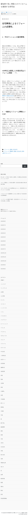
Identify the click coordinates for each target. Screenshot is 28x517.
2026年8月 (3, 221)
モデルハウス (4, 335)
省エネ (2, 466)
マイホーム (3, 331)
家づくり (3, 403)
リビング (3, 339)
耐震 (2, 482)
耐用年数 (3, 478)
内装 (2, 375)
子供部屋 (3, 399)
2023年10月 (3, 260)
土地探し (3, 391)
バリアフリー (4, 319)
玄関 (2, 458)
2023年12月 (3, 253)
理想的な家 (3, 462)
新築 (11, 149)
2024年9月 (3, 241)
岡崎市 (11, 151)
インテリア (3, 284)
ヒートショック (4, 323)
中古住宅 (3, 351)
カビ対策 (3, 296)
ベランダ (3, 327)
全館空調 (3, 371)
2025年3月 (3, 237)
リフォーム (6, 149)
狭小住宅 (3, 454)
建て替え (3, 423)
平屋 (2, 415)
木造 (2, 438)
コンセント (3, 304)
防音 (2, 494)
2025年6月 (3, 229)
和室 (2, 387)
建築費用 (3, 427)
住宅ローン (3, 359)
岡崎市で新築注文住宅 (8, 95)
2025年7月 (3, 225)
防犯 (2, 490)
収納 (2, 379)
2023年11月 (3, 256)
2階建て (2, 280)
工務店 (2, 411)
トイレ (2, 311)
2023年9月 (3, 264)
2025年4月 (3, 233)
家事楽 (2, 407)
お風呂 (2, 292)
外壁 (2, 395)
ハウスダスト (4, 315)
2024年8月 (3, 245)
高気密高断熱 (4, 498)
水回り (2, 442)
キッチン (3, 300)
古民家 (2, 383)
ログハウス (3, 347)
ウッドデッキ (4, 288)
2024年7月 (3, 249)
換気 (2, 431)
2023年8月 (3, 268)
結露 (2, 474)
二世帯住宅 (3, 355)
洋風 (2, 450)
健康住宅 (3, 367)
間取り (2, 486)
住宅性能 (3, 363)
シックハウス (4, 307)
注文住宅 (15, 149)
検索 (2, 163)
